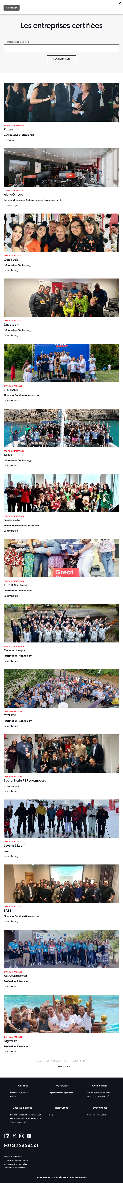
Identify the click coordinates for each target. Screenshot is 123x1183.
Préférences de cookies (14, 1168)
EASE (7, 910)
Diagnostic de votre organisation (61, 1093)
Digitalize (10, 1041)
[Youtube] (29, 1136)
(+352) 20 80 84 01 (21, 1145)
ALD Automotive (15, 976)
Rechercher (61, 58)
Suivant (77, 1060)
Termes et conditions (13, 1156)
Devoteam (11, 325)
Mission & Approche (19, 1092)
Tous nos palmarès (18, 1122)
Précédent (56, 1060)
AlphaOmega (13, 194)
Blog (51, 1115)
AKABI (8, 455)
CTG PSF (10, 715)
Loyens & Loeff (14, 846)
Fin (89, 1060)
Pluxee (8, 129)
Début (40, 1060)
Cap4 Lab (11, 260)
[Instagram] (22, 1136)
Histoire (13, 1096)
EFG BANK (11, 390)
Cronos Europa (14, 650)
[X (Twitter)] (14, 1136)
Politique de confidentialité (16, 1160)
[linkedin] (7, 1136)
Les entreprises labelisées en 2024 (25, 1118)
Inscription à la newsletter (16, 1164)
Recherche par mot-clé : (16, 41)
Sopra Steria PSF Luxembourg (25, 780)
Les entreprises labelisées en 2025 (25, 1115)
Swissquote (12, 520)
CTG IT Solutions (15, 585)
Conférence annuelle (96, 1115)
